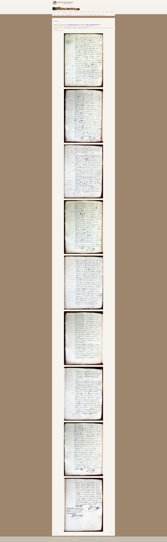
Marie (87, 24)
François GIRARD (79, 27)
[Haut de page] (165, 540)
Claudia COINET (85, 27)
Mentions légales (74, 539)
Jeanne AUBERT (74, 27)
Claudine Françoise (93, 24)
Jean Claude (70, 24)
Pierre (75, 24)
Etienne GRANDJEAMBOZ (68, 27)
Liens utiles (97, 539)
